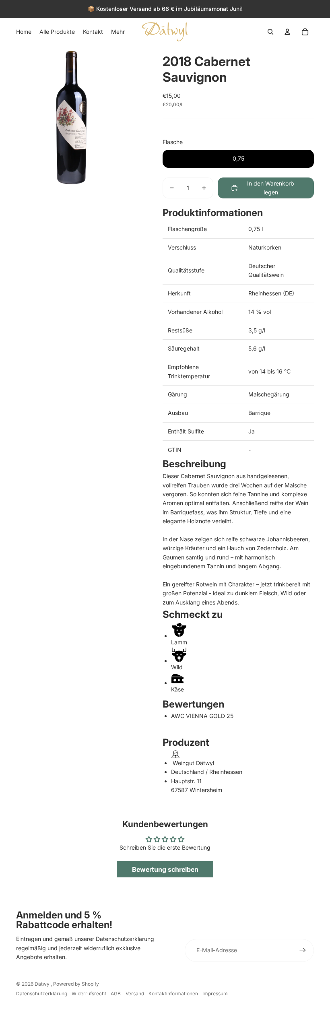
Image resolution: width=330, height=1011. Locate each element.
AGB (116, 993)
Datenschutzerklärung (125, 938)
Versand (135, 993)
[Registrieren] (302, 950)
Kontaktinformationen (173, 993)
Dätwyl (43, 984)
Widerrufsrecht (89, 993)
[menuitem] (23, 32)
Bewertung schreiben (165, 869)
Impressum (215, 993)
